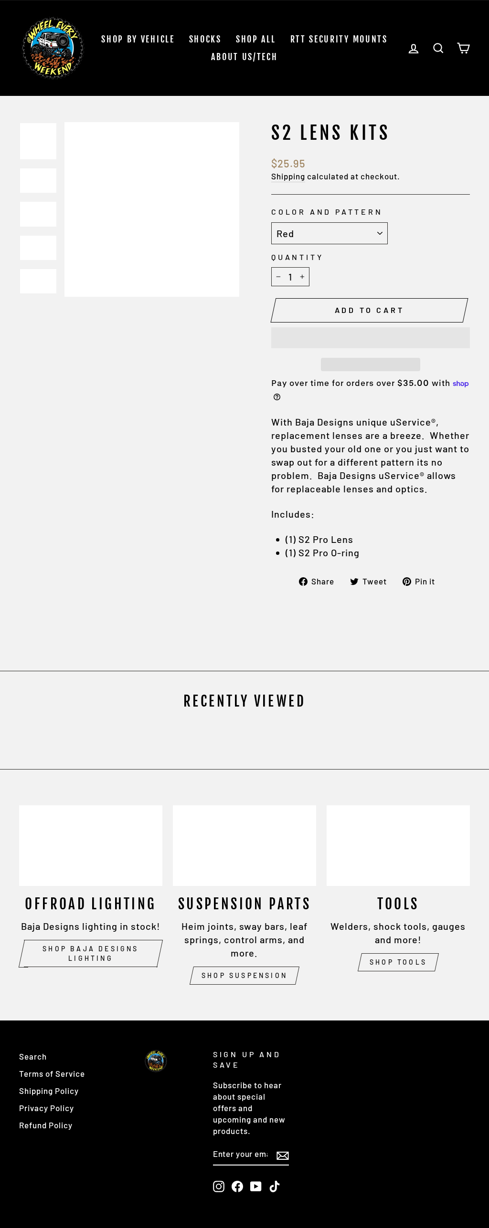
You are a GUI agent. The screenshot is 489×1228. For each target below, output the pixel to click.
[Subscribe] (282, 1155)
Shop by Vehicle (138, 39)
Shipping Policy (49, 1090)
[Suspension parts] (244, 845)
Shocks (205, 39)
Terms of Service (52, 1073)
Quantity (297, 256)
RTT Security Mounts (339, 39)
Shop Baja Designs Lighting (90, 953)
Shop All (256, 39)
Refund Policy (46, 1125)
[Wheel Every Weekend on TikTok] (274, 1186)
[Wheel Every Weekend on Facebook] (237, 1186)
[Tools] (398, 845)
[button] (370, 337)
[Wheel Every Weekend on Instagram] (218, 1186)
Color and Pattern (327, 211)
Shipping (288, 176)
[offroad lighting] (90, 845)
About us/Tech (244, 57)
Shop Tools (398, 962)
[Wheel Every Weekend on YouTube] (256, 1186)
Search (33, 1056)
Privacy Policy (46, 1108)
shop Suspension (244, 975)
